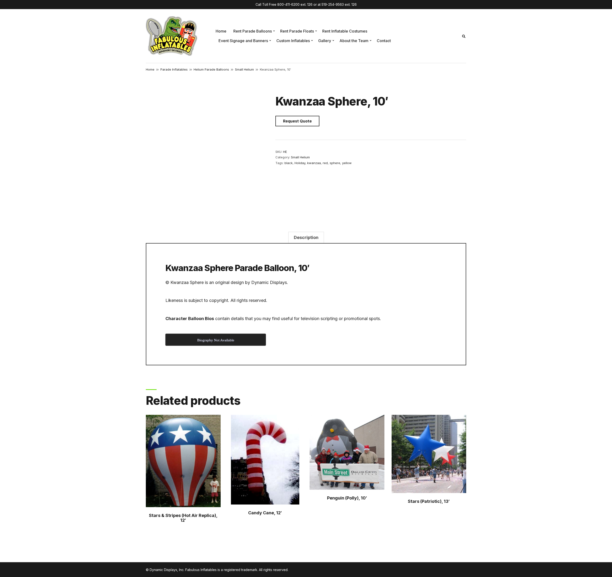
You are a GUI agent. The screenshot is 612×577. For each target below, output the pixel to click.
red (325, 163)
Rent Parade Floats (297, 31)
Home (221, 31)
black (288, 163)
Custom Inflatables (293, 40)
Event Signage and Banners (243, 40)
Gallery (324, 40)
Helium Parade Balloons (211, 69)
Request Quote (297, 121)
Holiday (300, 163)
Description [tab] (306, 237)
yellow (347, 163)
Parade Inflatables (174, 69)
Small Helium (244, 69)
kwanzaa (314, 163)
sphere (335, 163)
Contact (384, 40)
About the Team (353, 40)
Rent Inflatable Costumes (344, 31)
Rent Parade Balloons (252, 31)
